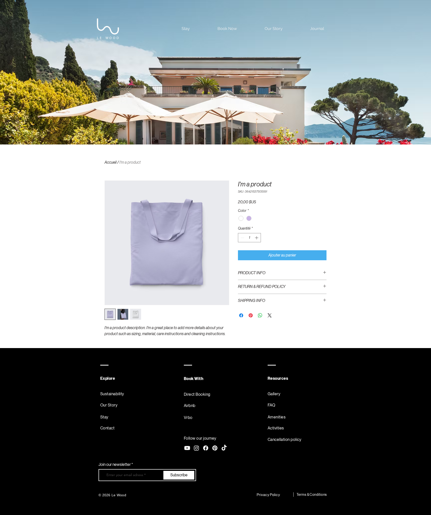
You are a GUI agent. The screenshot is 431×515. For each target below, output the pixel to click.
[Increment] (257, 237)
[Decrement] (242, 237)
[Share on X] (270, 315)
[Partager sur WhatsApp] (260, 315)
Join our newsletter (115, 465)
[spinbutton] (249, 237)
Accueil (110, 162)
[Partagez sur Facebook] (241, 315)
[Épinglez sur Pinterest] (251, 315)
